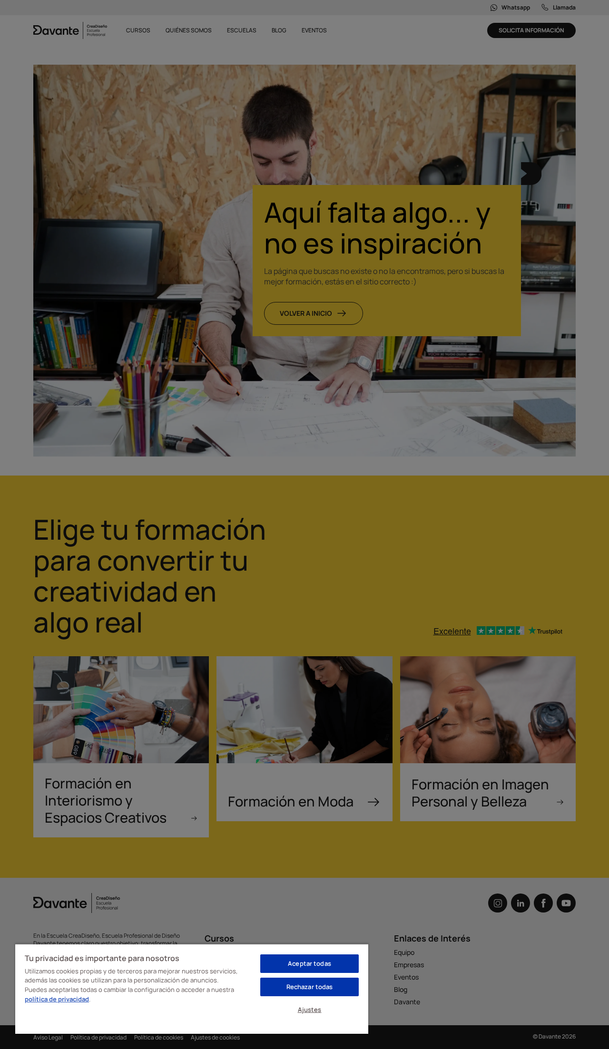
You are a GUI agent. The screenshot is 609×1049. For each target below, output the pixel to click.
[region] (191, 988)
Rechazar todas (309, 986)
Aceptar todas (309, 963)
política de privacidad (57, 999)
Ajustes (310, 1009)
